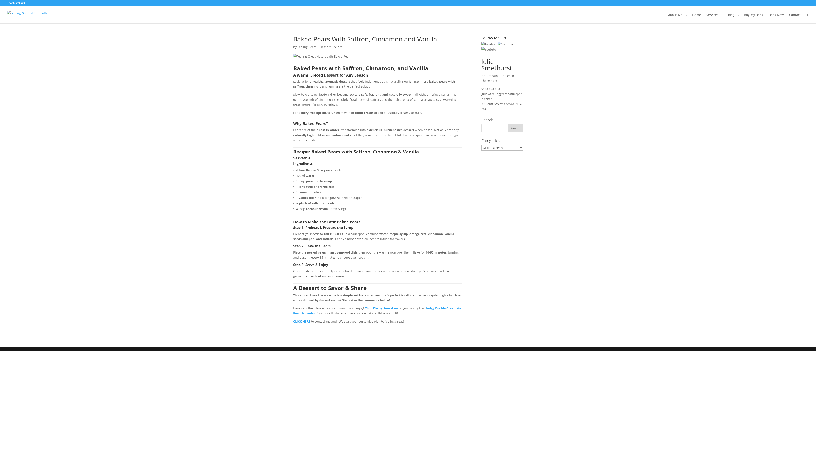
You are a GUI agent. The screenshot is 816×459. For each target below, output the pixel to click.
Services (712, 15)
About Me (675, 15)
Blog (731, 15)
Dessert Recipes (331, 47)
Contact (795, 15)
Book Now (776, 15)
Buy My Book (753, 15)
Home (696, 15)
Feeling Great (307, 47)
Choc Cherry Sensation (381, 308)
